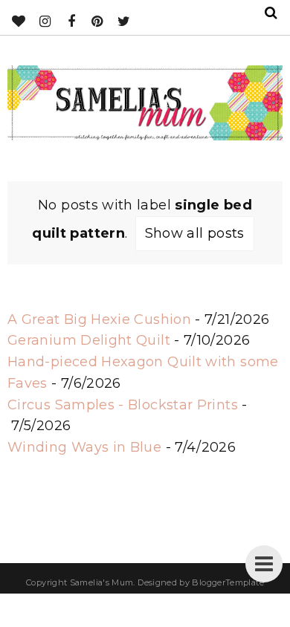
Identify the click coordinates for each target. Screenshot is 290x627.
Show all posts (195, 233)
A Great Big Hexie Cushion (99, 319)
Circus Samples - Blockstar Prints (122, 405)
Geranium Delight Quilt (88, 340)
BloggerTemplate (227, 582)
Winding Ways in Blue (84, 447)
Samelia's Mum (102, 582)
